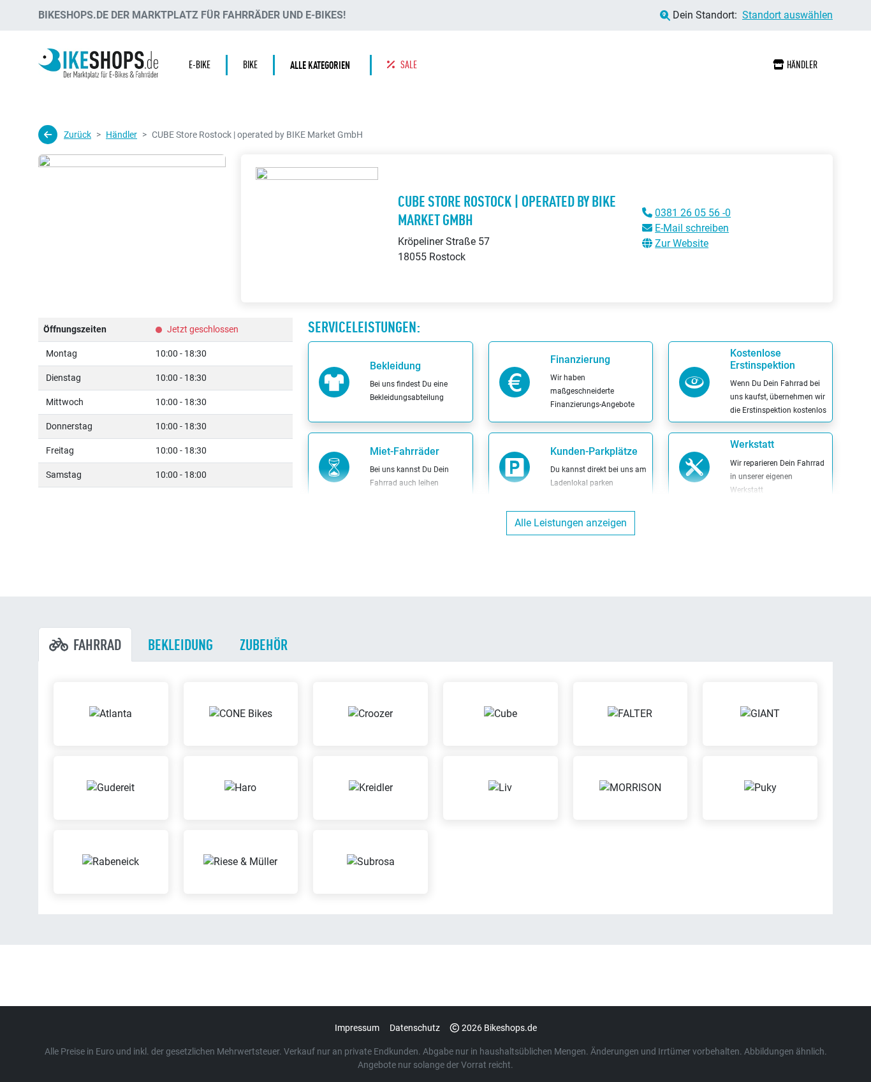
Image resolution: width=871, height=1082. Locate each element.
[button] (323, 65)
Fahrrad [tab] (97, 644)
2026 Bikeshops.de (499, 1028)
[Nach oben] (836, 1047)
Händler (802, 65)
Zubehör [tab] (264, 644)
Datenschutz (415, 1028)
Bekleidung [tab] (180, 644)
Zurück (77, 135)
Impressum (357, 1028)
